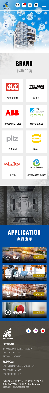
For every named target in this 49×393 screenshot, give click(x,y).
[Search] (17, 5)
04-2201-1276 (14, 352)
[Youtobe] (43, 330)
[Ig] (35, 330)
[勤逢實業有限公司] (6, 5)
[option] (24, 26)
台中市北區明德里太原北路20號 (17, 349)
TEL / (5, 352)
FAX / (5, 356)
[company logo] (24, 333)
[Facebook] (28, 330)
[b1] (24, 26)
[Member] (30, 5)
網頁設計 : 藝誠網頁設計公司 (16, 387)
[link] (36, 5)
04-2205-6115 (14, 356)
